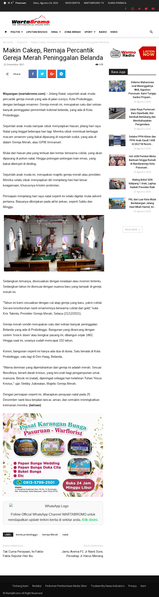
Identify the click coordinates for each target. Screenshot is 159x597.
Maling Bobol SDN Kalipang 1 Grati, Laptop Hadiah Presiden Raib (142, 183)
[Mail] (139, 9)
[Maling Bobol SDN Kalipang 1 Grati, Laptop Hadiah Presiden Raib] (117, 183)
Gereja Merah (50, 534)
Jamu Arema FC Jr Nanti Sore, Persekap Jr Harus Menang (82, 554)
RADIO (103, 31)
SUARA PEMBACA (117, 2)
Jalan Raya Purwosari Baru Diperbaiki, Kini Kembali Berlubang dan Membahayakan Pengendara (142, 117)
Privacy (132, 586)
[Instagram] (132, 9)
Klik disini (89, 520)
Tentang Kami (20, 586)
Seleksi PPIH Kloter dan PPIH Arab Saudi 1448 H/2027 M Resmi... (142, 140)
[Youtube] (153, 9)
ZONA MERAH (72, 31)
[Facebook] (126, 9)
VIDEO (113, 31)
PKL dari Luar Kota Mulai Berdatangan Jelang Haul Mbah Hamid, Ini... (142, 203)
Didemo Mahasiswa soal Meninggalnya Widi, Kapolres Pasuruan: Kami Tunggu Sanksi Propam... (142, 90)
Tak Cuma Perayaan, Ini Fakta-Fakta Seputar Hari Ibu (23, 554)
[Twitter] (146, 9)
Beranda (8, 42)
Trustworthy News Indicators (107, 586)
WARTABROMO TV (94, 2)
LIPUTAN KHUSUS (36, 31)
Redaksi (36, 586)
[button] (151, 32)
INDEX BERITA (72, 2)
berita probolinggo (27, 534)
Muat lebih (131, 229)
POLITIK (15, 31)
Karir (143, 586)
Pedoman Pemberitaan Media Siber (66, 586)
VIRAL (54, 31)
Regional (22, 42)
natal (65, 534)
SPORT (88, 31)
